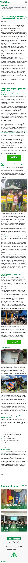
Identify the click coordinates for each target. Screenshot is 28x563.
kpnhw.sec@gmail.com (15, 333)
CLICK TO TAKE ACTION (14, 342)
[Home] (5, 2)
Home (2, 5)
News (6, 5)
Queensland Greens (11, 549)
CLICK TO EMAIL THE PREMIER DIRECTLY (14, 158)
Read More (24, 485)
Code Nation (14, 560)
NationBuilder (20, 560)
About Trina (9, 547)
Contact (21, 546)
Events (8, 546)
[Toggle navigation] (26, 2)
